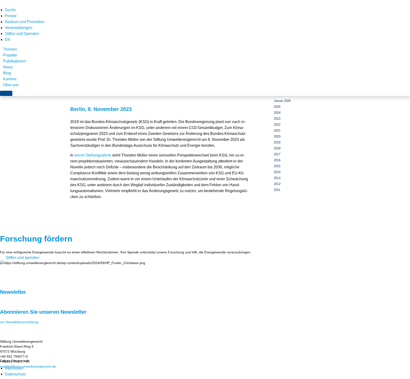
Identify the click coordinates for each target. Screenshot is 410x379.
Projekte (10, 55)
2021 (277, 130)
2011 (277, 190)
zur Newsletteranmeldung (19, 322)
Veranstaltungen (18, 28)
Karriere (10, 79)
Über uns (11, 85)
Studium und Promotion (24, 22)
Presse (11, 16)
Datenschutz (15, 374)
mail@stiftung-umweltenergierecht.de (28, 366)
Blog (7, 73)
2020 (277, 136)
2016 (277, 160)
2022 (277, 124)
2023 (277, 118)
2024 (277, 112)
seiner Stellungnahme (92, 155)
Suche (10, 10)
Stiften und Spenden (22, 34)
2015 (277, 166)
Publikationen (14, 61)
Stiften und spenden (22, 258)
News (8, 67)
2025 (277, 107)
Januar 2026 (282, 101)
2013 (277, 178)
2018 (277, 148)
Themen (10, 49)
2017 (277, 154)
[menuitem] (7, 40)
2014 (277, 172)
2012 (277, 184)
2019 (277, 142)
